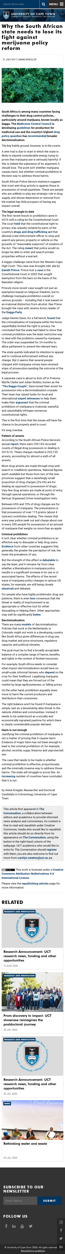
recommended (37, 136)
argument (22, 402)
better (37, 614)
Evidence (8, 546)
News (7, 1103)
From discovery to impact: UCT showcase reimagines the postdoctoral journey (28, 1020)
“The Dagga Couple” (15, 386)
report (14, 444)
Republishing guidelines (33, 1250)
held (17, 223)
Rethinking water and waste (25, 1144)
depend (50, 672)
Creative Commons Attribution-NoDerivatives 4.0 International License (32, 873)
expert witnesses (29, 398)
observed (8, 588)
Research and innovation (19, 911)
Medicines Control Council (34, 123)
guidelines (23, 127)
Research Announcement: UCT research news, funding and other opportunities (30, 956)
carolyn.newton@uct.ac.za (35, 857)
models (26, 624)
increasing (8, 776)
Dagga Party (14, 312)
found (51, 318)
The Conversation (34, 837)
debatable (48, 560)
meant (29, 248)
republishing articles (35, 883)
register (52, 849)
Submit (49, 1200)
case (40, 270)
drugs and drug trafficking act (33, 232)
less (32, 598)
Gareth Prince (10, 270)
